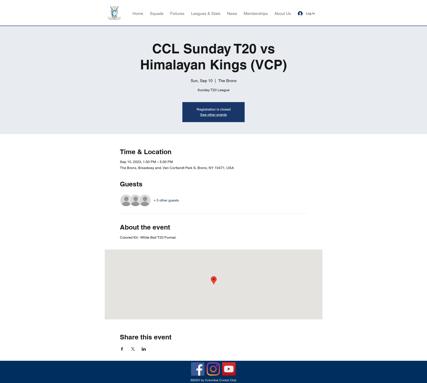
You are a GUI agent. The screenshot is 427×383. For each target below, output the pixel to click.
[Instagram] (213, 369)
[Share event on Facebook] (122, 349)
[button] (206, 13)
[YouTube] (229, 369)
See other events (213, 115)
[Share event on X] (133, 349)
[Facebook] (197, 369)
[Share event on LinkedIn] (144, 349)
